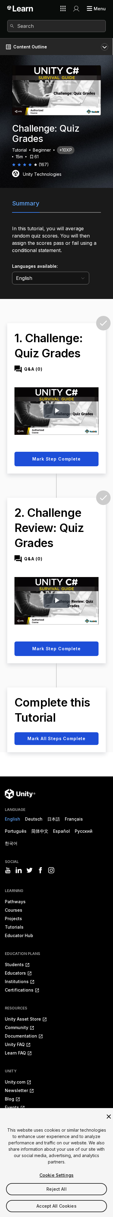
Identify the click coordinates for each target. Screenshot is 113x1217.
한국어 (11, 843)
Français (74, 819)
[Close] (108, 1116)
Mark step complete (56, 458)
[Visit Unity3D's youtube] (8, 870)
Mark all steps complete (56, 738)
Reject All (56, 1189)
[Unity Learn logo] (20, 8)
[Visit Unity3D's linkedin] (19, 870)
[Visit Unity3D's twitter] (30, 870)
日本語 (53, 819)
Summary (25, 203)
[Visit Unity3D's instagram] (51, 870)
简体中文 (39, 831)
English (12, 819)
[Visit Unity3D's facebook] (40, 870)
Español (61, 831)
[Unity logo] (20, 794)
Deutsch (33, 819)
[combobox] (56, 26)
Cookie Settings (56, 1175)
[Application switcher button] (63, 8)
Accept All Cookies (56, 1206)
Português (16, 831)
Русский (84, 831)
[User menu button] (76, 8)
